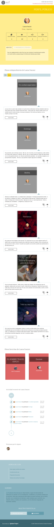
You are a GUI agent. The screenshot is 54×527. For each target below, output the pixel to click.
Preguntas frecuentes (15, 475)
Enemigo (27, 129)
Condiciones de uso (14, 472)
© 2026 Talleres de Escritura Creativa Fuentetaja (41, 523)
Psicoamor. (27, 216)
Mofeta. (27, 173)
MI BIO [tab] (10, 47)
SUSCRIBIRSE (36, 513)
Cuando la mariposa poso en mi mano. (27, 261)
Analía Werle (39, 370)
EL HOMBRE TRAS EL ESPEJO (15, 360)
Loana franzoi (18, 402)
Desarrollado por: (10, 523)
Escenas (39, 359)
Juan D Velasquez (15, 371)
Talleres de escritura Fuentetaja (17, 478)
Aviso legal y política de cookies (17, 469)
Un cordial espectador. (27, 85)
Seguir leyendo (11, 117)
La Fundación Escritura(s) (13, 493)
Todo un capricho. (27, 304)
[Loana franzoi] (27, 20)
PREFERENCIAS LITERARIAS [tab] (23, 47)
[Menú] (3, 3)
